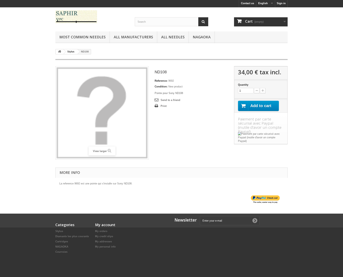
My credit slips (104, 236)
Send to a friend (170, 100)
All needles (173, 37)
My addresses (103, 241)
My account (105, 224)
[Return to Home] (59, 51)
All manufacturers (133, 37)
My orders (101, 231)
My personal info (105, 246)
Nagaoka (202, 37)
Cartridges (61, 241)
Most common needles (82, 37)
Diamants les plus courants (72, 236)
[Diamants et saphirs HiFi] (92, 16)
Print (164, 106)
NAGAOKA (61, 246)
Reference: (161, 80)
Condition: (161, 86)
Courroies (61, 251)
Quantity (243, 84)
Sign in (281, 3)
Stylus (59, 231)
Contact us (247, 3)
